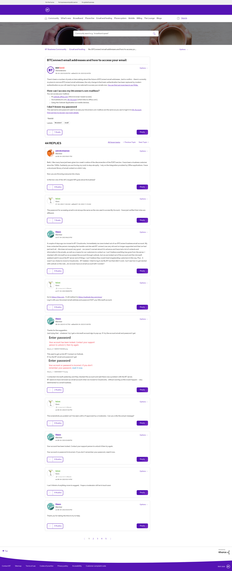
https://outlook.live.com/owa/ (90, 297)
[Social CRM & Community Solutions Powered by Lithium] (224, 552)
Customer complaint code (96, 566)
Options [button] (182, 49)
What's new (66, 18)
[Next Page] (110, 539)
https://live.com (58, 297)
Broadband (78, 18)
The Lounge (149, 18)
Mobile (131, 18)
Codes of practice (46, 566)
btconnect (58, 123)
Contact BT (6, 566)
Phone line (89, 18)
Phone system (120, 18)
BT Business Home (47, 10)
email (67, 123)
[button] (50, 132)
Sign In (184, 18)
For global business (88, 2)
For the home (49, 2)
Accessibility (77, 566)
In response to (64, 288)
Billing (139, 18)
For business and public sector (68, 2)
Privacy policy (63, 566)
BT (228, 566)
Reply (142, 132)
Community (53, 18)
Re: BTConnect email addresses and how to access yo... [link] (112, 49)
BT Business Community (55, 49)
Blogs (159, 18)
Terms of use (31, 566)
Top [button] (6, 551)
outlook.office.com (60, 97)
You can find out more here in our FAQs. (123, 85)
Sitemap (18, 566)
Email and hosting (104, 18)
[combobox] (116, 33)
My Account (72, 100)
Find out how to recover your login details (63, 113)
